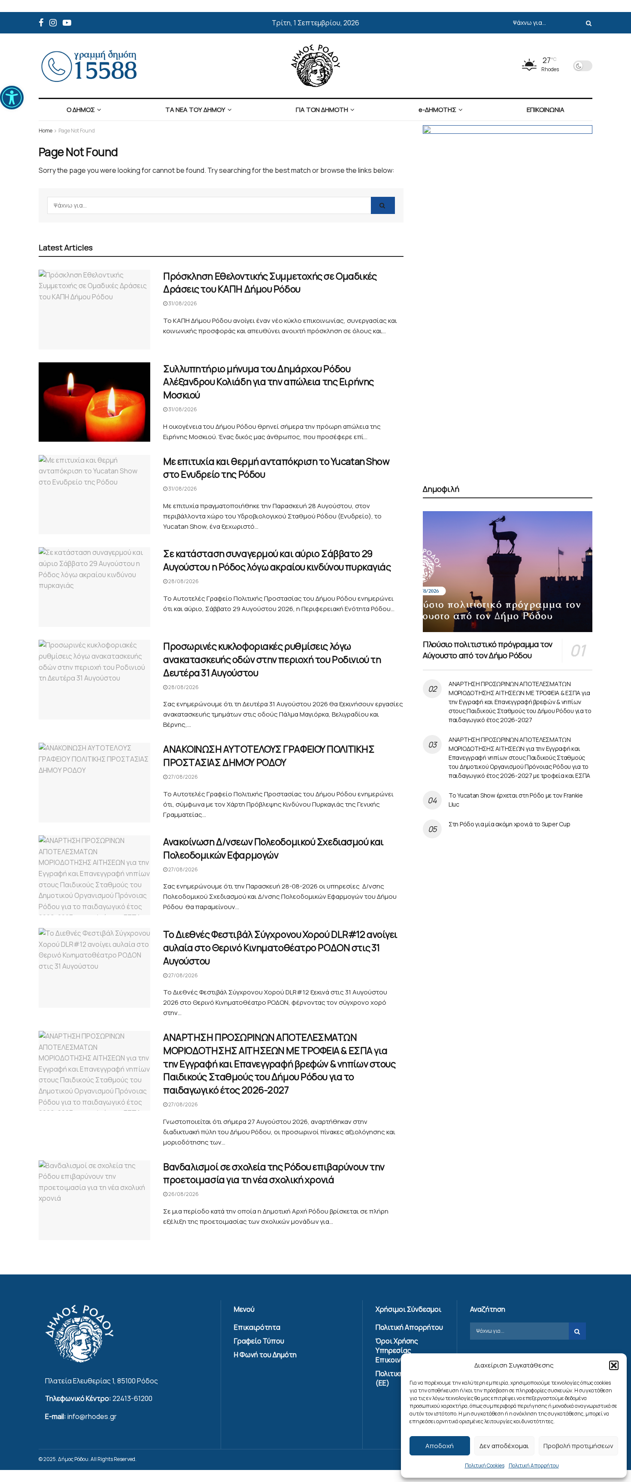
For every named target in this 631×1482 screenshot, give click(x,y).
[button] (12, 97)
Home (45, 130)
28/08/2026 (183, 581)
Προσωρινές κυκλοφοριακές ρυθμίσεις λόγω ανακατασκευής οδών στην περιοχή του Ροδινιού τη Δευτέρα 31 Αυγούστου (272, 659)
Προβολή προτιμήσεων (578, 1445)
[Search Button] (587, 22)
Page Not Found (76, 130)
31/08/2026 (182, 303)
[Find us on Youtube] (67, 23)
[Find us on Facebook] (41, 23)
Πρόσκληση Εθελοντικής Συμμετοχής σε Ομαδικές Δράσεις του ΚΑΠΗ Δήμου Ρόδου (270, 283)
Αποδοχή (439, 1445)
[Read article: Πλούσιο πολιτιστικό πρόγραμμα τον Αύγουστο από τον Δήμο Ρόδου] (507, 571)
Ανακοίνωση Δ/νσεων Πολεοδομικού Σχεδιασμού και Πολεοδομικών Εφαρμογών (273, 848)
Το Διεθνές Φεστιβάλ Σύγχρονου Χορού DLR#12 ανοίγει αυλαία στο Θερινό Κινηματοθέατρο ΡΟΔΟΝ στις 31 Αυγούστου (280, 947)
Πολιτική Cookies (484, 1465)
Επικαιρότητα (257, 1327)
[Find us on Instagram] (53, 23)
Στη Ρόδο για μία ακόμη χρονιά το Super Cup (509, 824)
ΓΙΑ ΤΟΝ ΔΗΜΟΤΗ (322, 109)
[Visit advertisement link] (507, 294)
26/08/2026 (183, 1194)
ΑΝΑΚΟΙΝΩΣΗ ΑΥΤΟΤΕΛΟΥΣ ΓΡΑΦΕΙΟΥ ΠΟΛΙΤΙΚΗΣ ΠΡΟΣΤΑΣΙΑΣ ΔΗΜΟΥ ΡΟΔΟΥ (268, 756)
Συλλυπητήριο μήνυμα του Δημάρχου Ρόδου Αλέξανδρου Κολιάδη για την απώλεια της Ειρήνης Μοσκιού (268, 382)
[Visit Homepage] (315, 65)
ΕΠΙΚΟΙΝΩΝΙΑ (545, 109)
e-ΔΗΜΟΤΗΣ (437, 109)
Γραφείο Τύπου (259, 1341)
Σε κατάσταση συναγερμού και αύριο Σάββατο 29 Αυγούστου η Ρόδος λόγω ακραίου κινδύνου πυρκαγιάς (277, 560)
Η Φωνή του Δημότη (265, 1354)
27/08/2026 (182, 776)
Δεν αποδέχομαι (504, 1445)
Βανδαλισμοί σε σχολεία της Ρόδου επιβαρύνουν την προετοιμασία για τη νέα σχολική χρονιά (274, 1173)
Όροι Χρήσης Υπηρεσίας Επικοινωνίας (398, 1350)
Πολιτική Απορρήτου (534, 1465)
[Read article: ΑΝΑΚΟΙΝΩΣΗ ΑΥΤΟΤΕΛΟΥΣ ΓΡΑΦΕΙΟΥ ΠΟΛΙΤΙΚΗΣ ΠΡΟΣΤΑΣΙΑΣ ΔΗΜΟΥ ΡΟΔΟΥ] (94, 782)
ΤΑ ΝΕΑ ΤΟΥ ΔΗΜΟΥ (195, 109)
